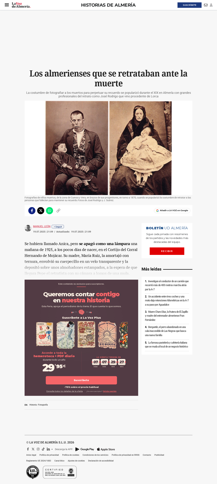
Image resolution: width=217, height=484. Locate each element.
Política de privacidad (49, 455)
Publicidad (159, 455)
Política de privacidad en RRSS (125, 455)
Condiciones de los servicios (95, 455)
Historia (33, 405)
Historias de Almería (108, 5)
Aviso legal (31, 455)
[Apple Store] (106, 449)
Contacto (147, 455)
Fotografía (43, 405)
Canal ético (59, 461)
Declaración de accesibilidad (101, 461)
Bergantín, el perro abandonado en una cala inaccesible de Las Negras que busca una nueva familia (165, 331)
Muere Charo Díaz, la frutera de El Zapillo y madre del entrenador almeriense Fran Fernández (166, 316)
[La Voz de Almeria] (21, 5)
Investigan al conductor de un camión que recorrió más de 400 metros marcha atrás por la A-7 (167, 285)
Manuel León (42, 226)
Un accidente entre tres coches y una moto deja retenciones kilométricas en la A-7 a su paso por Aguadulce (167, 300)
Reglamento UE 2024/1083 (38, 461)
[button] (7, 5)
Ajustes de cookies (76, 461)
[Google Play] (84, 449)
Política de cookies (70, 455)
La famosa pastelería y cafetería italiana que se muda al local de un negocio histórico (166, 344)
